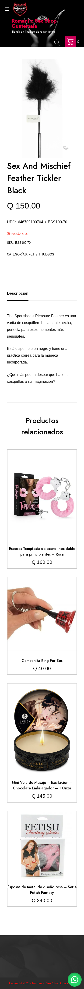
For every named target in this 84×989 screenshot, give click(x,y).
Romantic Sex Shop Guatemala (34, 23)
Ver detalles (42, 500)
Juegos (48, 254)
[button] (75, 980)
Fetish (34, 254)
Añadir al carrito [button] (42, 486)
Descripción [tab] (17, 293)
